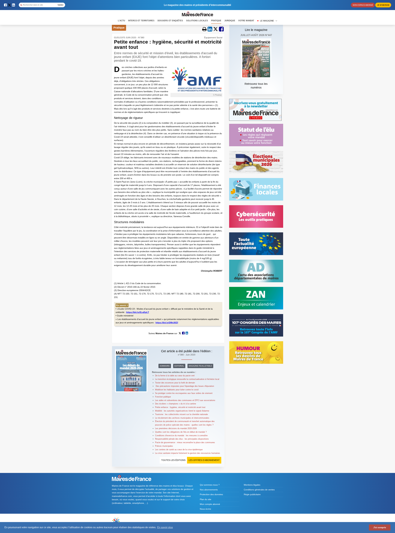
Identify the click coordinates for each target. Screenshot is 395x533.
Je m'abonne (383, 5)
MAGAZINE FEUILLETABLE (200, 366)
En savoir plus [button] (165, 527)
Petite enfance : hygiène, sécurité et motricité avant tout (180, 407)
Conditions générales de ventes (259, 489)
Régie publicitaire (252, 494)
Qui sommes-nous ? (210, 485)
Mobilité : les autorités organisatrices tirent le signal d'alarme (182, 411)
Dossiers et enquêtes (170, 20)
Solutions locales (197, 20)
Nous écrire (205, 509)
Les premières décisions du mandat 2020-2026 (176, 428)
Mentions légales (252, 485)
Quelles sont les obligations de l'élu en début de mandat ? (181, 432)
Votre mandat (246, 20)
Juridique (229, 20)
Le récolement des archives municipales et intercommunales (182, 418)
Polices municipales (164, 446)
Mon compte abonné (210, 504)
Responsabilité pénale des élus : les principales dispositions (182, 439)
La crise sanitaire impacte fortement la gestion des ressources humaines (187, 453)
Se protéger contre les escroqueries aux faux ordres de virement (183, 393)
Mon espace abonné (363, 5)
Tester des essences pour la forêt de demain (175, 383)
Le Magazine (267, 21)
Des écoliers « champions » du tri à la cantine (176, 404)
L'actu (121, 20)
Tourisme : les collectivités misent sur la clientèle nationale (181, 414)
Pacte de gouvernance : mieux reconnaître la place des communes (185, 442)
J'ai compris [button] (379, 527)
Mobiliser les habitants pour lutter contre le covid (176, 389)
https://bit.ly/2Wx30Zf (167, 322)
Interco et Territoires (141, 20)
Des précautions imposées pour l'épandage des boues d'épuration (184, 386)
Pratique (216, 20)
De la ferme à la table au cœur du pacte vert (175, 375)
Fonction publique (163, 397)
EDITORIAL (179, 366)
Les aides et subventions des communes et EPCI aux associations (185, 400)
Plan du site (205, 499)
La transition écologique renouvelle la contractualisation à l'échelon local (187, 379)
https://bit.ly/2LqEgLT (137, 312)
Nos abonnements (209, 489)
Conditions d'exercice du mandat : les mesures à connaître (181, 435)
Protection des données (211, 494)
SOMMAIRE (165, 366)
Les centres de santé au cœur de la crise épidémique (179, 449)
